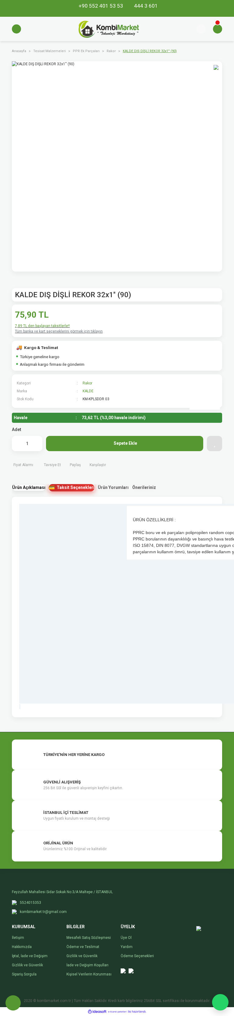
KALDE (88, 391)
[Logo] (108, 29)
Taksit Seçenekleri (75, 487)
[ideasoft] (97, 1011)
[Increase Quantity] (34, 443)
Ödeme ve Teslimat (82, 947)
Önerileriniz (144, 487)
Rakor (87, 383)
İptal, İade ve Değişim (30, 956)
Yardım (127, 947)
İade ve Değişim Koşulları (87, 965)
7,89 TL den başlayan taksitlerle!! (42, 326)
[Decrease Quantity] (19, 443)
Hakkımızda (22, 947)
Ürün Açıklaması (28, 487)
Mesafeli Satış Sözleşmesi (88, 938)
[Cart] (217, 29)
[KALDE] (205, 394)
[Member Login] (201, 29)
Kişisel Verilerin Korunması (89, 974)
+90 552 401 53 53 (101, 6)
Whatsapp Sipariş (220, 1002)
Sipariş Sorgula (24, 974)
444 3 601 (145, 6)
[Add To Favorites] (214, 443)
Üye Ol (126, 938)
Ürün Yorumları (113, 487)
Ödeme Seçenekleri (137, 956)
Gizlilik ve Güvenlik (27, 965)
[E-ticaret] (117, 1011)
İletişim (18, 938)
